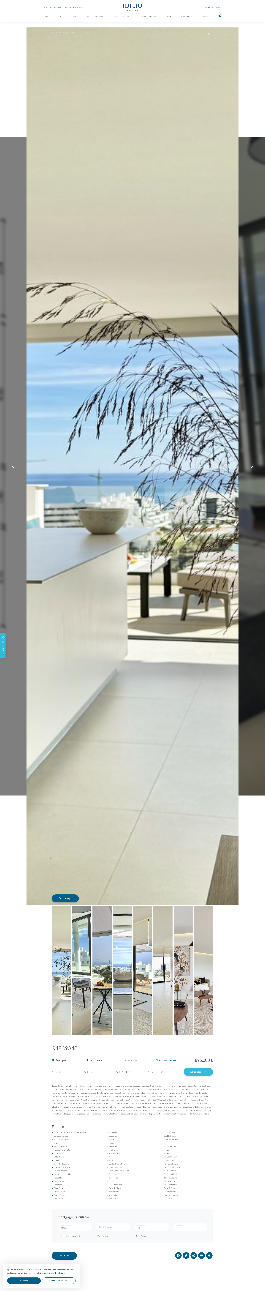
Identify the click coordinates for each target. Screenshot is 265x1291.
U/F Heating (167, 1160)
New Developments (96, 16)
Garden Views (59, 1195)
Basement (112, 1132)
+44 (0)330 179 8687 (74, 7)
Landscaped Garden (116, 1167)
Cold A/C (56, 1160)
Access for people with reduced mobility (69, 1132)
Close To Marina (169, 1184)
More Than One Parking (118, 1171)
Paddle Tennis (113, 1146)
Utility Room (58, 1157)
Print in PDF (64, 1255)
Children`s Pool (114, 1174)
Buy (61, 16)
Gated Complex (169, 1181)
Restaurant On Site (61, 1150)
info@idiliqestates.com (212, 7)
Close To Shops (114, 1188)
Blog (169, 16)
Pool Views (57, 1198)
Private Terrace (169, 1146)
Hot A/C (111, 1160)
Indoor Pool (113, 1178)
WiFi (109, 1157)
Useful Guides (146, 16)
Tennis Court (168, 1153)
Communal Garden (61, 1167)
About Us (185, 16)
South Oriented (59, 1171)
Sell (74, 16)
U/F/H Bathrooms (60, 1164)
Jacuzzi (110, 1143)
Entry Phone (113, 1181)
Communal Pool (169, 1174)
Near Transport (59, 1146)
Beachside (57, 1184)
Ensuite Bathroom (60, 1139)
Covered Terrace (60, 1136)
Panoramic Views (170, 1195)
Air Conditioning (169, 1157)
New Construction (170, 1164)
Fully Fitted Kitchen (171, 1167)
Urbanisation (58, 1191)
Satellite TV (112, 1150)
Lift (164, 1143)
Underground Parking (62, 1174)
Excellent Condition (116, 1164)
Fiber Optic (112, 1139)
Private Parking (169, 1171)
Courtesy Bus (168, 1132)
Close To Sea (58, 1188)
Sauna (165, 1150)
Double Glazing (169, 1136)
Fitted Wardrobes (170, 1139)
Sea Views (167, 1198)
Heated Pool (58, 1178)
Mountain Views (114, 1195)
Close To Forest (114, 1184)
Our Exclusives (122, 16)
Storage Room (113, 1153)
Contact (204, 16)
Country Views (169, 1191)
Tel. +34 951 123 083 (52, 7)
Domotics (112, 1136)
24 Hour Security (170, 1178)
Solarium (56, 1153)
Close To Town (169, 1188)
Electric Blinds (58, 1181)
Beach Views (113, 1191)
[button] (13, 466)
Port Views (112, 1198)
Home (45, 16)
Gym (55, 1143)
